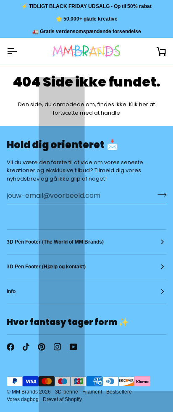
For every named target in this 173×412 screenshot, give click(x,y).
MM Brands (25, 392)
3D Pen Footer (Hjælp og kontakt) (46, 267)
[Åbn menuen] (19, 51)
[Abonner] (159, 194)
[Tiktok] (26, 347)
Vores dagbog (23, 399)
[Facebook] (10, 347)
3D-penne (66, 392)
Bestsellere (119, 392)
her (143, 104)
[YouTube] (73, 347)
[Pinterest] (41, 347)
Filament (92, 392)
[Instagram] (57, 347)
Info (11, 291)
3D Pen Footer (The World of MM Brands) (55, 242)
